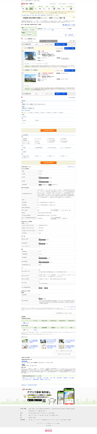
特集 (29, 419)
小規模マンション (26, 157)
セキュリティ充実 (26, 141)
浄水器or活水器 (51, 138)
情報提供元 (63, 408)
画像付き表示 (48, 41)
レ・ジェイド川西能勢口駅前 (28, 47)
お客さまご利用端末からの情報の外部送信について (44, 408)
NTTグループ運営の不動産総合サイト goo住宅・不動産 (30, 0)
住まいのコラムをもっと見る (64, 353)
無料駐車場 (25, 140)
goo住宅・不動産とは (32, 408)
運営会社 (58, 423)
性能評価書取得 (64, 141)
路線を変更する (25, 29)
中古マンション (32, 377)
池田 (32, 362)
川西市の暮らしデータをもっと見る (64, 313)
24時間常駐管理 (51, 141)
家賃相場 (42, 379)
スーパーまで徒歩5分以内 (66, 147)
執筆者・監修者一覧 (64, 419)
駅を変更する (32, 29)
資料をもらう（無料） (61, 44)
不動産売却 (30, 417)
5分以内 (36, 112)
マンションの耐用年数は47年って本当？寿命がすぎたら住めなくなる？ (33, 346)
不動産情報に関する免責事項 (70, 408)
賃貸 (54, 377)
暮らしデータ (47, 379)
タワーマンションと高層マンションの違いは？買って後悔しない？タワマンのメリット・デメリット (51, 341)
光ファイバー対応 (26, 143)
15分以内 (55, 112)
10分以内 (48, 112)
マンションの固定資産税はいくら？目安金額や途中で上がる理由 (33, 341)
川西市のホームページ (71, 166)
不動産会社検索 (36, 379)
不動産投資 (65, 377)
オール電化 (38, 143)
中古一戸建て (46, 377)
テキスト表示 (30, 41)
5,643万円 (35, 329)
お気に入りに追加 (49, 44)
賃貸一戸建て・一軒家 (39, 413)
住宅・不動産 (71, 377)
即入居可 (24, 116)
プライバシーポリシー (40, 423)
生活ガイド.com (73, 306)
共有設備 (37, 141)
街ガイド (53, 419)
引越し (32, 419)
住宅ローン (57, 415)
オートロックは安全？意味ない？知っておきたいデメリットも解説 (70, 341)
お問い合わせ (49, 423)
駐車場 (50, 413)
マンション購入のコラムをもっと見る (64, 350)
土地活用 (34, 417)
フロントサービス (65, 140)
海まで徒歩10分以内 (52, 147)
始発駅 (24, 147)
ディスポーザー (39, 138)
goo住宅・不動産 (23, 408)
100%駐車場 (64, 138)
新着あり (24, 120)
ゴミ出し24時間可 (52, 140)
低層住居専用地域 (39, 147)
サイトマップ (54, 423)
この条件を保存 (70, 34)
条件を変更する (29, 34)
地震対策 (24, 151)
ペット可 (37, 140)
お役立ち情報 (22, 419)
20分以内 (61, 112)
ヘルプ (45, 423)
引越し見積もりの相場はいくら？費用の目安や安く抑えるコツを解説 (70, 346)
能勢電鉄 (23, 364)
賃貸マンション (45, 413)
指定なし (25, 112)
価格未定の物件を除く (42, 104)
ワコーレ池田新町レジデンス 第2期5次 (29, 70)
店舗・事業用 (59, 377)
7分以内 (42, 112)
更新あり (37, 120)
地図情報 (69, 419)
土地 (51, 377)
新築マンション (25, 377)
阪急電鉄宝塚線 (24, 361)
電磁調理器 (25, 138)
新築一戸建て (39, 377)
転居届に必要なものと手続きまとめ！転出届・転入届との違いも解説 (51, 346)
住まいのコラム (58, 419)
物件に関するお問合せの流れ (56, 408)
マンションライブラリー (27, 379)
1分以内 (31, 112)
